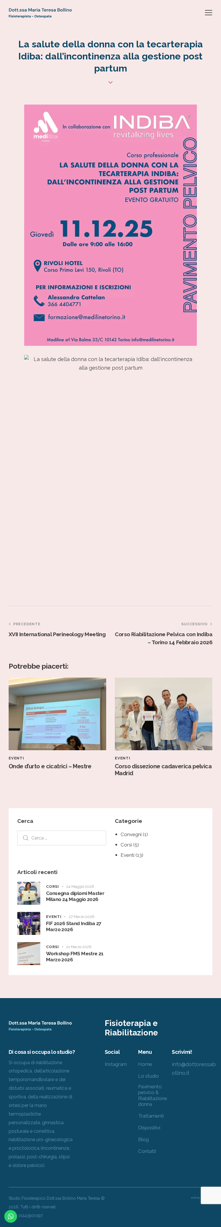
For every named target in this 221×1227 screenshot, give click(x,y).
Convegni (131, 834)
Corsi (126, 845)
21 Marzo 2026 (79, 947)
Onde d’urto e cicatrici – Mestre (50, 766)
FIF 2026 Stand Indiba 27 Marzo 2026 (74, 926)
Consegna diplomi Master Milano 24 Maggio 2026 (75, 896)
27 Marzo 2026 (81, 917)
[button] (208, 12)
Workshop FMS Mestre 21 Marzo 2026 (75, 956)
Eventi (16, 758)
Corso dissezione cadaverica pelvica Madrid (163, 770)
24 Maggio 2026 (80, 886)
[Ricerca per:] (61, 838)
